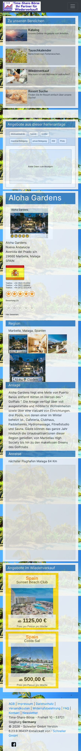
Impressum (25, 704)
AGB (12, 704)
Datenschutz (45, 704)
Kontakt (14, 713)
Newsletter (30, 713)
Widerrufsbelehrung (46, 708)
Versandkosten (19, 708)
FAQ (66, 708)
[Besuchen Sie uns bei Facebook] (13, 744)
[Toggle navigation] (72, 6)
